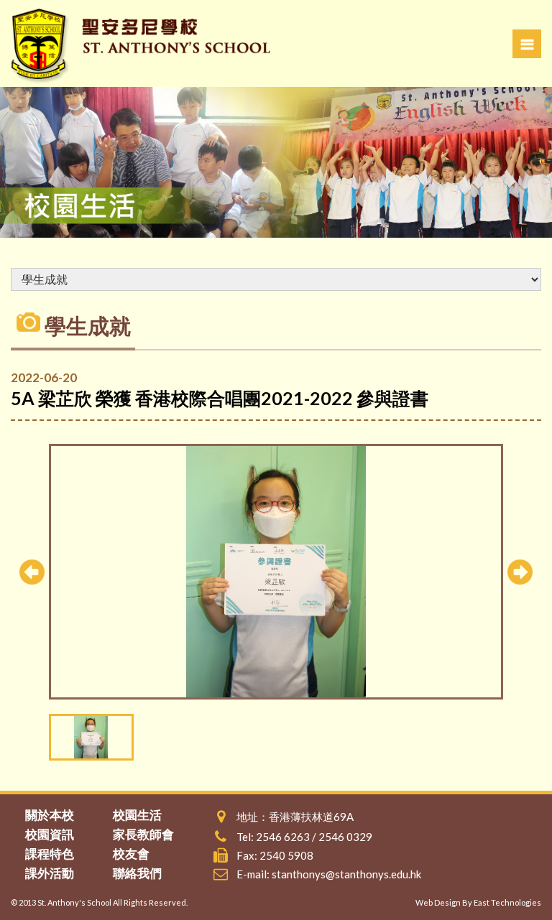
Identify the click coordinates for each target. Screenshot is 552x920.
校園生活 (137, 814)
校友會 (131, 853)
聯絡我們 (137, 872)
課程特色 (49, 853)
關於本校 (49, 814)
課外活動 (49, 872)
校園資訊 (49, 834)
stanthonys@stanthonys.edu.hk (346, 874)
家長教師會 (143, 834)
